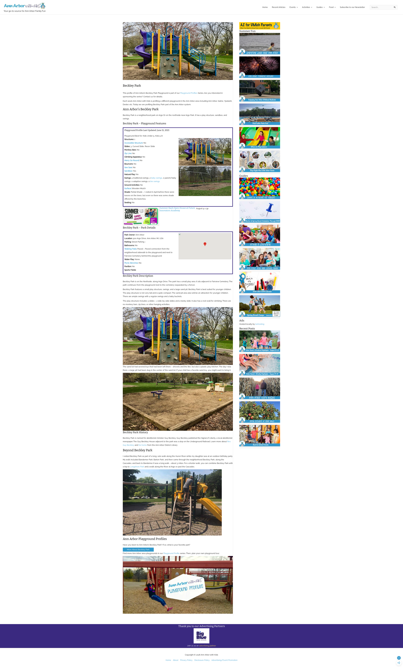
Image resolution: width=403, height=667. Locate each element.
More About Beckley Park (138, 549)
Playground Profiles (188, 93)
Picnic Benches (131, 263)
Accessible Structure (133, 143)
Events (293, 7)
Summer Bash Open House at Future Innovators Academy (177, 209)
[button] (205, 244)
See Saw (128, 167)
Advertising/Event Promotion (224, 660)
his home (143, 445)
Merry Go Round (131, 160)
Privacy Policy (186, 660)
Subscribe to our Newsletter (352, 7)
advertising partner (207, 646)
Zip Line (127, 153)
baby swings (156, 178)
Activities (306, 7)
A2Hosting (259, 324)
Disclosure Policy (202, 660)
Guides (319, 7)
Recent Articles (278, 7)
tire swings (155, 181)
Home (265, 7)
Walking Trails (130, 249)
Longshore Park (137, 467)
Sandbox (128, 171)
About (175, 660)
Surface (127, 188)
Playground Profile (171, 553)
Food (331, 7)
